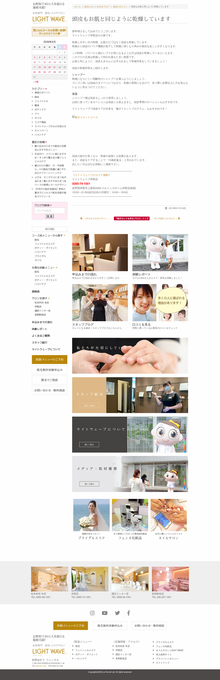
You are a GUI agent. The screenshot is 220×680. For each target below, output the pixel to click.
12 (44, 62)
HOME (49, 229)
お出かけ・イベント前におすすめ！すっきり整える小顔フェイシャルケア (50, 157)
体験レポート (39, 329)
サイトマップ (162, 662)
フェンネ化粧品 (164, 646)
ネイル (38, 118)
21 (54, 67)
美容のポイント (42, 92)
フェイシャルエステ (45, 243)
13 (49, 62)
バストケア (40, 134)
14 (54, 62)
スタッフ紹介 (39, 342)
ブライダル (40, 256)
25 (39, 71)
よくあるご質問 (41, 335)
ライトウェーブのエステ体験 (91, 175)
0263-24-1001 (41, 666)
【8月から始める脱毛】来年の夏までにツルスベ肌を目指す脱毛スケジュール (50, 192)
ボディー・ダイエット (46, 248)
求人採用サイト (164, 654)
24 (34, 71)
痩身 (37, 105)
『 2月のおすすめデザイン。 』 (97, 218)
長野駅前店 (40, 314)
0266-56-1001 (124, 597)
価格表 (36, 291)
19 (44, 67)
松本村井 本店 (42, 302)
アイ (37, 113)
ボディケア (40, 109)
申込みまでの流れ (42, 322)
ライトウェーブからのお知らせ (50, 126)
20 (49, 67)
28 (54, 71)
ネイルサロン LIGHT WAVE (169, 650)
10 (34, 62)
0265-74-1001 (83, 597)
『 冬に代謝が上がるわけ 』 (164, 218)
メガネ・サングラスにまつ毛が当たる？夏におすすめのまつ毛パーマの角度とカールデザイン (50, 181)
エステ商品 (40, 122)
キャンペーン (41, 130)
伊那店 (38, 306)
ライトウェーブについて (46, 349)
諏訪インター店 (42, 310)
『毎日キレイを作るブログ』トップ (131, 218)
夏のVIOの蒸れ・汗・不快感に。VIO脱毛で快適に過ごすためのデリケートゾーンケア (50, 169)
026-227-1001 (164, 597)
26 (44, 71)
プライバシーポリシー (167, 658)
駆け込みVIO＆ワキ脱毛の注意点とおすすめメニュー (50, 147)
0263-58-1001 (43, 597)
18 (39, 67)
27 (49, 71)
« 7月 (35, 81)
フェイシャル (41, 101)
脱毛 (37, 97)
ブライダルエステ (165, 642)
